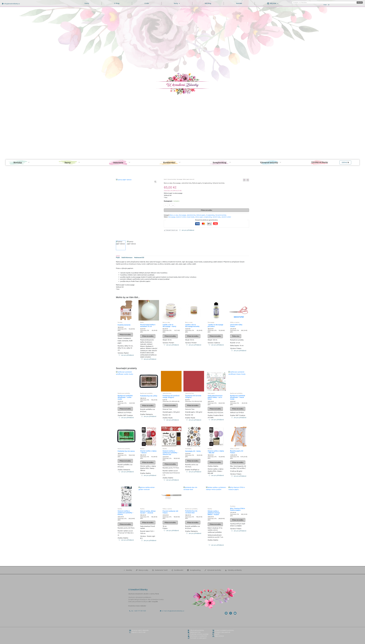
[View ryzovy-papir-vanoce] (121, 245)
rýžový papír (199, 217)
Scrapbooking (207, 183)
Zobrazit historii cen (172, 230)
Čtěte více (235, 336)
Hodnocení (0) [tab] (139, 257)
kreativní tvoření (181, 217)
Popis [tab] (118, 257)
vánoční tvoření (226, 217)
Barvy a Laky (168, 183)
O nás (146, 3)
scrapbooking (208, 217)
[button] (155, 181)
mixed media (190, 217)
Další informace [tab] (127, 257)
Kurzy (176, 3)
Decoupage (179, 179)
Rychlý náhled (126, 319)
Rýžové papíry (197, 183)
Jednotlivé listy (186, 183)
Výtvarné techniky (171, 179)
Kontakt (239, 3)
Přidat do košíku (206, 210)
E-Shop (116, 3)
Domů (87, 3)
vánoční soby (216, 217)
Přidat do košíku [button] (125, 335)
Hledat (359, 2)
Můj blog (208, 3)
